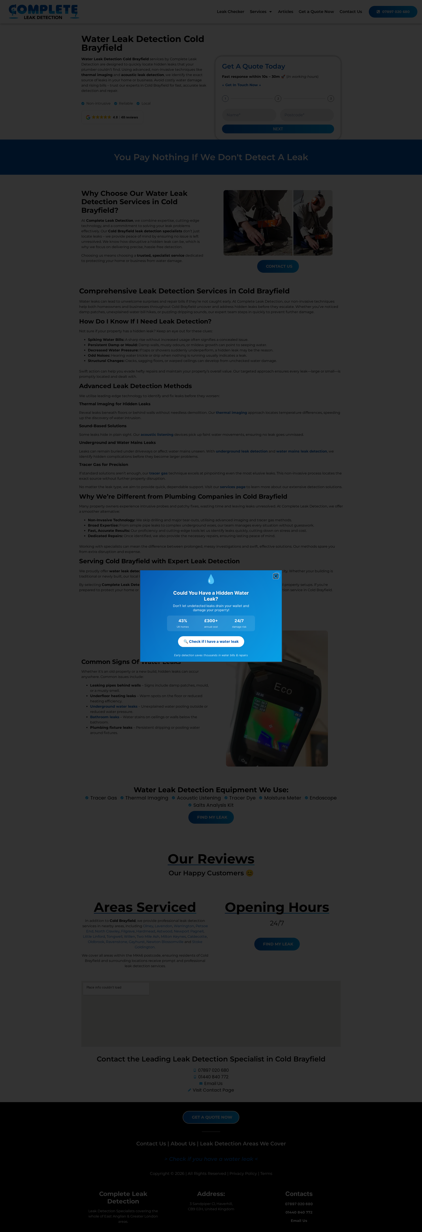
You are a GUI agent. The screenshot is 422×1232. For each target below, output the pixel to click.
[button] (276, 576)
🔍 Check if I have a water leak (211, 641)
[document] (211, 616)
